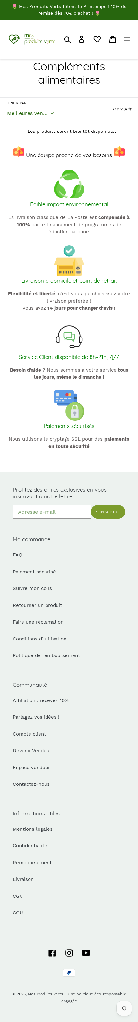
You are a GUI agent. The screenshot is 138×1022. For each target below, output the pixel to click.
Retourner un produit (37, 605)
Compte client (29, 734)
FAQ (17, 555)
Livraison (23, 879)
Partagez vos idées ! (36, 717)
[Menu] (127, 40)
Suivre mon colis (32, 588)
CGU (18, 913)
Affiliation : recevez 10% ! (42, 700)
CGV (18, 896)
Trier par (17, 103)
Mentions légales (33, 829)
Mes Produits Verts (45, 994)
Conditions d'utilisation (39, 639)
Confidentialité (30, 846)
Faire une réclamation (38, 622)
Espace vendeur (31, 767)
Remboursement (32, 863)
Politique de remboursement (46, 655)
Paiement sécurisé (34, 572)
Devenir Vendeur (32, 750)
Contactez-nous (31, 784)
